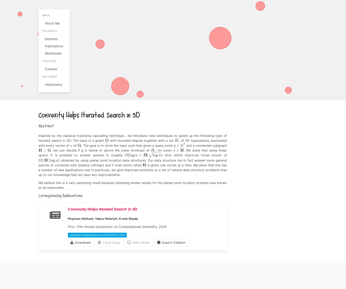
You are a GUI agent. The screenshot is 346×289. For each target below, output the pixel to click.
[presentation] (107, 140)
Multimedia (53, 53)
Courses (51, 69)
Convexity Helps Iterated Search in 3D (102, 209)
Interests (51, 39)
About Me (52, 23)
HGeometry (53, 85)
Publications (54, 46)
